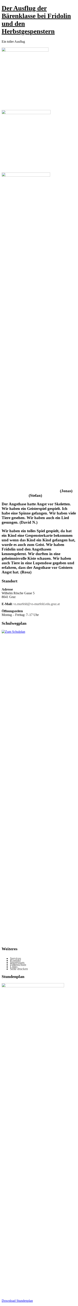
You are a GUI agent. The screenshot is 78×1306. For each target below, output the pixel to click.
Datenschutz (18, 964)
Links (13, 967)
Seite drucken (19, 969)
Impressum (17, 962)
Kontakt (15, 960)
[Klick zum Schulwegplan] (39, 631)
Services (15, 958)
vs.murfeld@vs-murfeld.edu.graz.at (36, 604)
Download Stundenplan (17, 1300)
